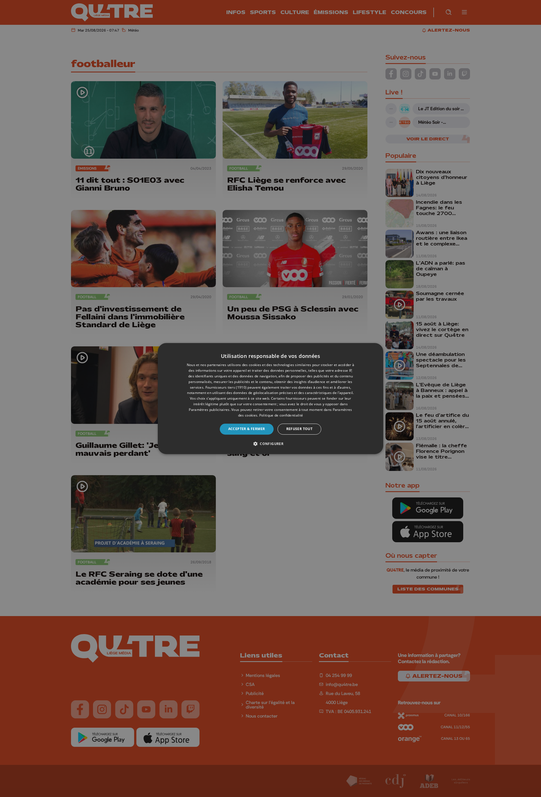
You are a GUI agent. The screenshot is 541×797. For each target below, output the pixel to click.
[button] (270, 443)
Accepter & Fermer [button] (246, 428)
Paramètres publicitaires (209, 409)
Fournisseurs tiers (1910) (226, 387)
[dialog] (270, 398)
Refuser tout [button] (299, 428)
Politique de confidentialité (281, 415)
